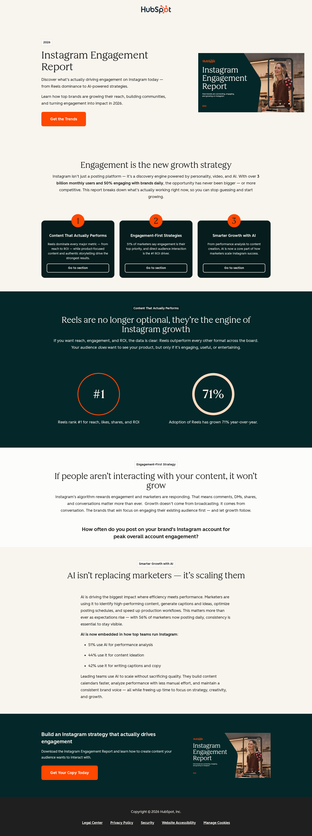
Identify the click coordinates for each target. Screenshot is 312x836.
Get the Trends (68, 119)
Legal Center (92, 823)
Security (147, 823)
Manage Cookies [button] (217, 823)
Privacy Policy (121, 823)
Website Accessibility (179, 823)
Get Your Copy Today (69, 772)
